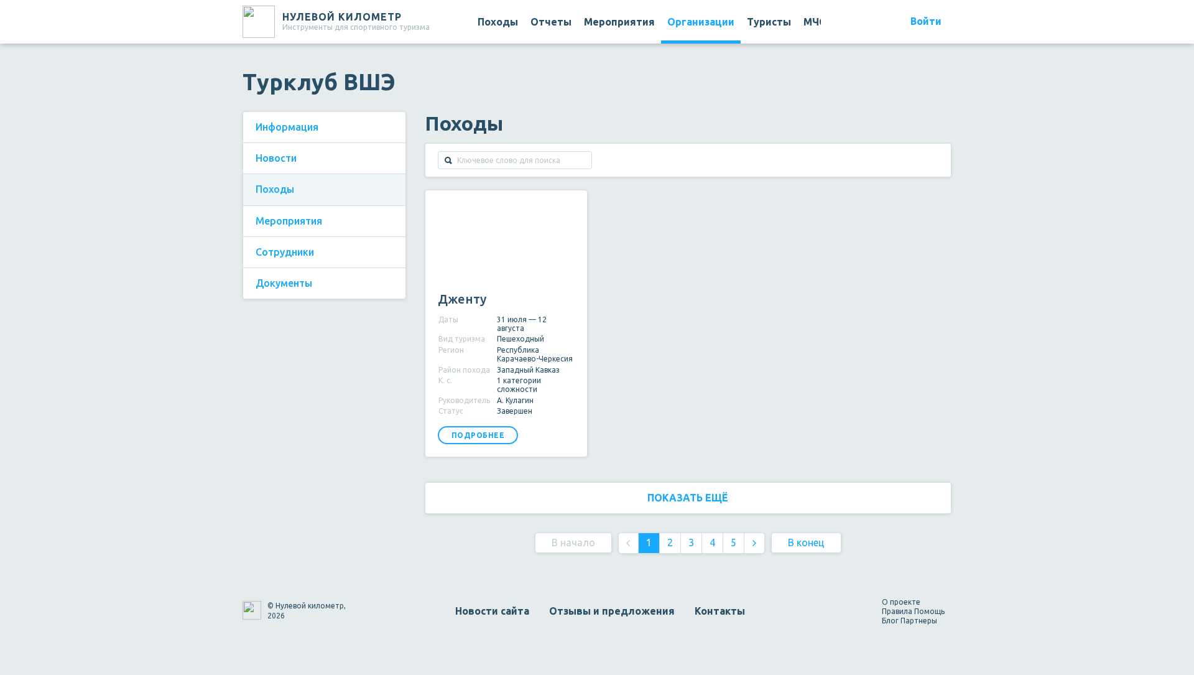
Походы (498, 21)
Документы (284, 283)
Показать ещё (687, 497)
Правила (897, 611)
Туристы (769, 21)
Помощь (929, 611)
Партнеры (918, 621)
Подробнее (478, 435)
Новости (276, 158)
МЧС (814, 21)
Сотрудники (285, 252)
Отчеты (551, 21)
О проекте (901, 602)
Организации (700, 21)
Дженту (462, 299)
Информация (287, 127)
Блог (890, 621)
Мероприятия (619, 21)
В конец (806, 542)
